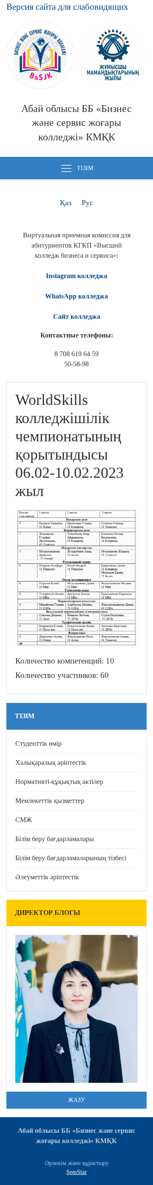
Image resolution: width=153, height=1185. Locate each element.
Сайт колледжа (76, 316)
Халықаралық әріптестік (50, 762)
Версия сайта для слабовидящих (67, 6)
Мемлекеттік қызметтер (49, 800)
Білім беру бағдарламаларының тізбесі (70, 858)
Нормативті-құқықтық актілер (59, 781)
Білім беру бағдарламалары (54, 838)
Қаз (65, 202)
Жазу (76, 1100)
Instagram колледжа (76, 275)
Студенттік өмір (38, 743)
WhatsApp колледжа (76, 296)
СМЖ (23, 819)
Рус (87, 202)
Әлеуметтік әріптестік (47, 877)
